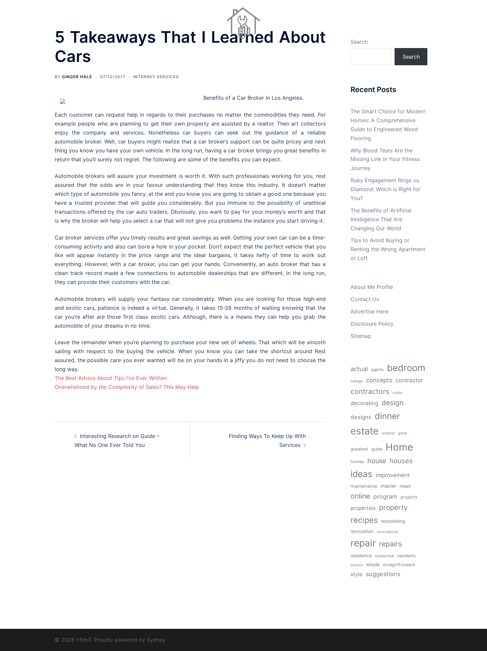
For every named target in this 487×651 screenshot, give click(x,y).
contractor (409, 380)
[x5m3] (243, 25)
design (393, 403)
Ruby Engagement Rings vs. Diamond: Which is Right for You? (385, 189)
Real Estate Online (340, 53)
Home (399, 447)
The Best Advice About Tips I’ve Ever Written (111, 378)
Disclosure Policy (372, 323)
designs (361, 417)
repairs (390, 543)
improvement (393, 475)
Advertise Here (369, 311)
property (393, 507)
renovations (387, 531)
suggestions (383, 573)
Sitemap (361, 336)
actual (359, 368)
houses (401, 461)
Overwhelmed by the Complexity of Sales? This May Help (127, 387)
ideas (361, 473)
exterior (388, 433)
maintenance (364, 486)
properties (363, 508)
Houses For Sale (293, 53)
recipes (364, 520)
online (360, 496)
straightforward (399, 564)
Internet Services (156, 76)
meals (405, 486)
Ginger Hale (77, 76)
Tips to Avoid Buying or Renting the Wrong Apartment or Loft (388, 249)
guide (376, 449)
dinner (387, 416)
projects (409, 497)
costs (397, 392)
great (402, 433)
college (357, 381)
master (388, 486)
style (356, 574)
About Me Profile (372, 287)
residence (361, 555)
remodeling (393, 521)
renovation (362, 531)
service (357, 565)
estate (365, 431)
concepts (379, 380)
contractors (370, 391)
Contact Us (365, 299)
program (385, 496)
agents (377, 369)
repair (363, 543)
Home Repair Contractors (239, 53)
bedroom (406, 367)
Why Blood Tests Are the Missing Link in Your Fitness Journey (385, 159)
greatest (359, 449)
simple (373, 564)
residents (406, 555)
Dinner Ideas (189, 53)
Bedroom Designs (146, 53)
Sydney (156, 639)
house (376, 461)
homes (357, 461)
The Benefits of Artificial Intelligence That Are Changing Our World (381, 219)
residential (384, 556)
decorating (364, 403)
